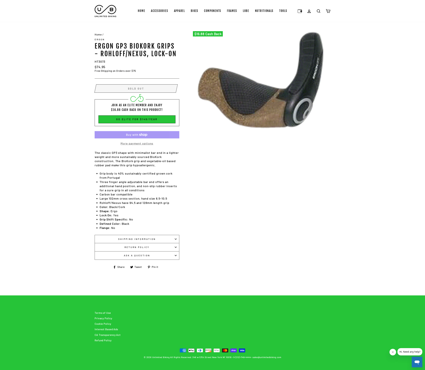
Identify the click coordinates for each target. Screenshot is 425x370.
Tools (283, 11)
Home (141, 11)
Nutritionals (264, 11)
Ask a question (137, 255)
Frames (232, 11)
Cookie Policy (103, 323)
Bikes (194, 11)
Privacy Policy (103, 318)
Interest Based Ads (106, 329)
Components (212, 11)
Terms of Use (103, 312)
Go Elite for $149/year (137, 119)
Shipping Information (137, 239)
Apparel (179, 11)
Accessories (159, 11)
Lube (246, 11)
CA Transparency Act (108, 334)
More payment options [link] (137, 143)
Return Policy (137, 247)
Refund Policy (103, 340)
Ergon (100, 39)
